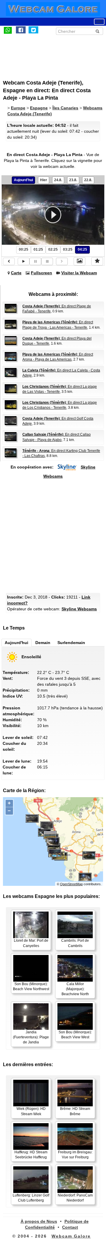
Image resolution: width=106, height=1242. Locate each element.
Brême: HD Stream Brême (75, 1111)
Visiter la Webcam (79, 272)
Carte (16, 272)
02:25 (53, 249)
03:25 (67, 249)
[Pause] (35, 261)
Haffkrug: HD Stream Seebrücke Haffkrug (30, 1154)
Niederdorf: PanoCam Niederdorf (75, 1197)
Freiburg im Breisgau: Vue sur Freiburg (75, 1154)
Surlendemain (71, 642)
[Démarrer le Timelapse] (23, 261)
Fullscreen (41, 272)
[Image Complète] (79, 261)
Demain (42, 642)
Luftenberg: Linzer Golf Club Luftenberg (31, 1197)
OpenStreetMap (71, 884)
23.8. (73, 180)
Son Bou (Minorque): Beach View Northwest (31, 986)
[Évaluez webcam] (97, 261)
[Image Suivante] (62, 261)
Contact (70, 1227)
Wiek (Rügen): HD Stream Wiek (31, 1111)
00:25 (23, 249)
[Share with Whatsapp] (7, 30)
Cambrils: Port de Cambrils (75, 943)
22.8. (88, 180)
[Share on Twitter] (33, 30)
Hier (43, 180)
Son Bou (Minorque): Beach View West (75, 1034)
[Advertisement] (51, 54)
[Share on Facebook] (21, 30)
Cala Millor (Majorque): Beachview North (75, 989)
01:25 (38, 249)
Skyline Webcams (79, 609)
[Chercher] (97, 31)
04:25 (82, 249)
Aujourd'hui (23, 180)
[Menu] (99, 22)
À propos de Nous (39, 1221)
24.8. (58, 180)
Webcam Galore (71, 1236)
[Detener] (47, 261)
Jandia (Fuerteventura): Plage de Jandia (31, 1037)
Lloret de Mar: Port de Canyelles (31, 943)
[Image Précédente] (9, 261)
